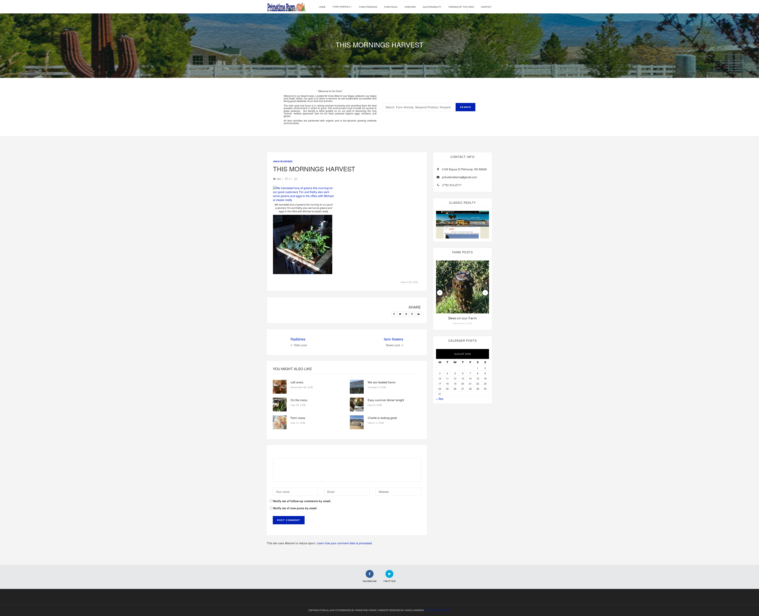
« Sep (439, 399)
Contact (486, 7)
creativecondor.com (437, 610)
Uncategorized (283, 161)
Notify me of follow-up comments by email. (302, 501)
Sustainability (432, 7)
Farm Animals (341, 6)
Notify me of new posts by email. (295, 508)
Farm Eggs (390, 7)
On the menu (299, 400)
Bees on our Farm (462, 318)
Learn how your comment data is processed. (345, 543)
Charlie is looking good (382, 418)
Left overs (297, 382)
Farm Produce (368, 7)
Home (322, 7)
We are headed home (381, 382)
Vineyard (410, 7)
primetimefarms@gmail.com (459, 177)
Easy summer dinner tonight (386, 400)
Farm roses (298, 418)
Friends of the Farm (461, 7)
